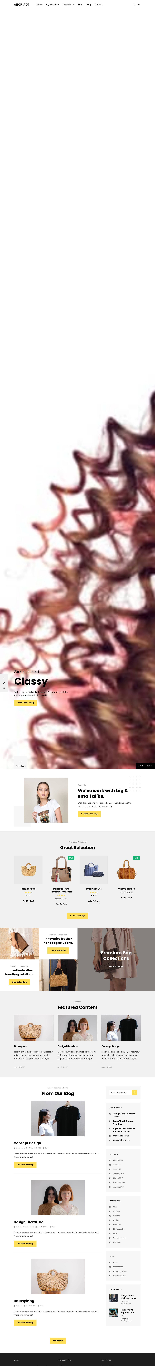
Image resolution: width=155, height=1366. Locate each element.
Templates (67, 4)
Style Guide (51, 4)
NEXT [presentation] (149, 1363)
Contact (98, 4)
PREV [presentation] (141, 1363)
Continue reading (35, 703)
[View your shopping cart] (139, 4)
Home (39, 4)
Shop (80, 4)
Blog (89, 4)
